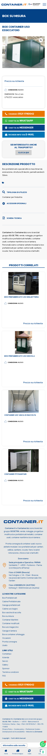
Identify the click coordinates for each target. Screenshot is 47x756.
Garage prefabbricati (11, 605)
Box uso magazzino (10, 627)
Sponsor (6, 668)
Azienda (5, 657)
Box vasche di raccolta (11, 612)
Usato (4, 645)
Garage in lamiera (9, 631)
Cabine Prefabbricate (11, 601)
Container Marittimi (10, 619)
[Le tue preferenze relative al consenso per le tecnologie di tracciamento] (43, 752)
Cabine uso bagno (10, 608)
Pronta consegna (9, 641)
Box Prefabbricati (9, 598)
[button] (41, 40)
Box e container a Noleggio (13, 634)
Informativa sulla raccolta (14, 745)
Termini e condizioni (10, 672)
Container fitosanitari (15, 474)
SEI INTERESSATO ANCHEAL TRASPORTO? (23, 146)
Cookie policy (19, 729)
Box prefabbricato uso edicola (19, 356)
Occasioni (6, 638)
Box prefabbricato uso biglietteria (21, 297)
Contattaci (6, 654)
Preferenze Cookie (33, 729)
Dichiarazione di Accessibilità (13, 732)
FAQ (4, 675)
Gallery (5, 664)
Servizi (5, 661)
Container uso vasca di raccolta (20, 415)
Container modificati (10, 623)
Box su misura (8, 616)
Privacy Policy (7, 729)
